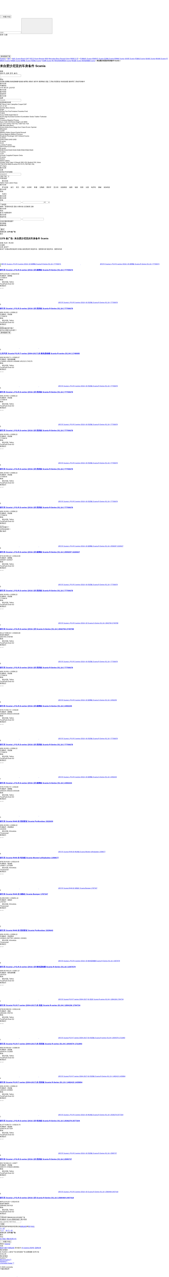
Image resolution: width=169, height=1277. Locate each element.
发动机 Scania (150, 58)
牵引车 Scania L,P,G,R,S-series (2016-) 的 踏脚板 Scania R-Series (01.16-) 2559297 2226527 (40, 552)
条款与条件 (4, 1248)
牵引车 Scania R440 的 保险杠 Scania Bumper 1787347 (24, 894)
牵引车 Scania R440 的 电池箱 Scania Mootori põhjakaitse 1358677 (29, 858)
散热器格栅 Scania (88, 61)
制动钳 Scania (161, 58)
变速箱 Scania (140, 58)
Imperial (7, 1244)
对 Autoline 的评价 (28, 1248)
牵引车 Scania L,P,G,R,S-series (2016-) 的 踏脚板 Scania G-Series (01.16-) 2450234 (36, 783)
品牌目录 (38, 1248)
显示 (2, 229)
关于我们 (3, 1239)
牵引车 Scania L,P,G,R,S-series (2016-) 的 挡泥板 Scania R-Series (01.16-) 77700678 (36, 308)
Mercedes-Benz (54, 58)
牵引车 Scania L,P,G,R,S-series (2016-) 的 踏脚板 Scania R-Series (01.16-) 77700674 (36, 270)
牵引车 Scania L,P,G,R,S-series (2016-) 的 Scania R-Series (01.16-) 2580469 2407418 (37, 1198)
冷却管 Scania (130, 58)
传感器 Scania (15, 61)
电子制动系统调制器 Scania (61, 61)
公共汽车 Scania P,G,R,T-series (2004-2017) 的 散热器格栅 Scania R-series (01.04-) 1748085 (40, 353)
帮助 (8, 1239)
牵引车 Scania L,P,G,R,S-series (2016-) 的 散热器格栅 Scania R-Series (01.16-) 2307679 (38, 967)
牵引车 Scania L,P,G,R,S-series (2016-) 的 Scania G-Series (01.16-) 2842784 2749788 (37, 629)
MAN (46, 58)
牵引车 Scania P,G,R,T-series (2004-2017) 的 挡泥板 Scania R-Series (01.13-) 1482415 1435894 (41, 1082)
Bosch (23, 58)
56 (7, 1230)
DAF (27, 58)
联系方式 (13, 1239)
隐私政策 (23, 1226)
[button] (84, 45)
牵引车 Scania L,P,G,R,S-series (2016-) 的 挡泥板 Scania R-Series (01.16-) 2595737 (36, 1159)
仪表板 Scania (109, 58)
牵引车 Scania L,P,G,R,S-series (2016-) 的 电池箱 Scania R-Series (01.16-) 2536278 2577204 (40, 1121)
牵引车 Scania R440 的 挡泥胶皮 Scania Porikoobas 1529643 (26, 930)
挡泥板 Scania (36, 61)
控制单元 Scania (98, 58)
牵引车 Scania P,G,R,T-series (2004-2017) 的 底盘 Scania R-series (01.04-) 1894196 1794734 (40, 1005)
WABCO (73, 58)
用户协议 (31, 1226)
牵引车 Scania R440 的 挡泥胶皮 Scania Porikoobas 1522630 (26, 821)
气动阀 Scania (46, 61)
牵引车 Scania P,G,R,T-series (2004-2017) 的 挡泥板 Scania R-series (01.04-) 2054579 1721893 (41, 1044)
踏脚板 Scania (26, 61)
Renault (63, 58)
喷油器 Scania (77, 61)
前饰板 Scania (119, 58)
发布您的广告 (5, 332)
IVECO (31, 58)
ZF (77, 58)
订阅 (2, 1224)
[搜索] (36, 26)
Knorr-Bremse (39, 58)
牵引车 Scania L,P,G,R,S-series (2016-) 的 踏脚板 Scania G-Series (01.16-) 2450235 (36, 706)
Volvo (68, 58)
